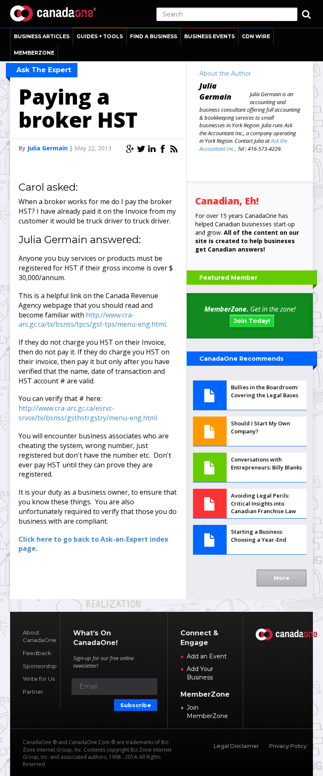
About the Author (225, 73)
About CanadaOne (39, 636)
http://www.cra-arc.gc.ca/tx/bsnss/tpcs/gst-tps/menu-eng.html (92, 319)
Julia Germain (47, 148)
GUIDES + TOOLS (100, 36)
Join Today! (252, 321)
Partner (33, 691)
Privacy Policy (288, 745)
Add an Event (207, 656)
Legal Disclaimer (236, 745)
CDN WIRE (256, 36)
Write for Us (39, 678)
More (281, 577)
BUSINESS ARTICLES (41, 36)
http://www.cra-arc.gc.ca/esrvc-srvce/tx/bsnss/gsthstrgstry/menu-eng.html (88, 413)
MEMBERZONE (34, 53)
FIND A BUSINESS (153, 36)
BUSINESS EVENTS (209, 36)
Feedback (37, 653)
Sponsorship (40, 666)
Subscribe (135, 705)
